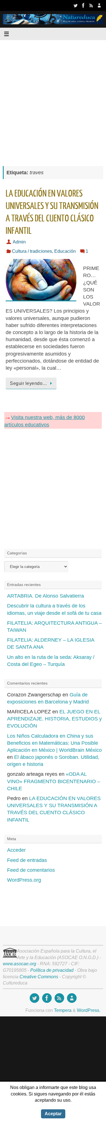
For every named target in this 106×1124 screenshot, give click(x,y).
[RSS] (91, 5)
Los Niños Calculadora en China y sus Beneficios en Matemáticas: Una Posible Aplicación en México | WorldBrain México (54, 743)
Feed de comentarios (31, 870)
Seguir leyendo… (28, 383)
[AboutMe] (99, 5)
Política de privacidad (51, 970)
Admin (19, 241)
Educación (65, 251)
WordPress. (88, 1010)
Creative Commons (39, 976)
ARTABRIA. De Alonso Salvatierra (45, 596)
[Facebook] (83, 5)
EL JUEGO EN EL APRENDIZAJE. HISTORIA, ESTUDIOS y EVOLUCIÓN (54, 719)
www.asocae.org (19, 963)
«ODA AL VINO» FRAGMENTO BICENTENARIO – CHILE (53, 781)
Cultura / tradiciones (32, 251)
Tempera (63, 1010)
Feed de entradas (27, 860)
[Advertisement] (53, 100)
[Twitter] (75, 5)
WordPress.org (24, 880)
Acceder (16, 850)
